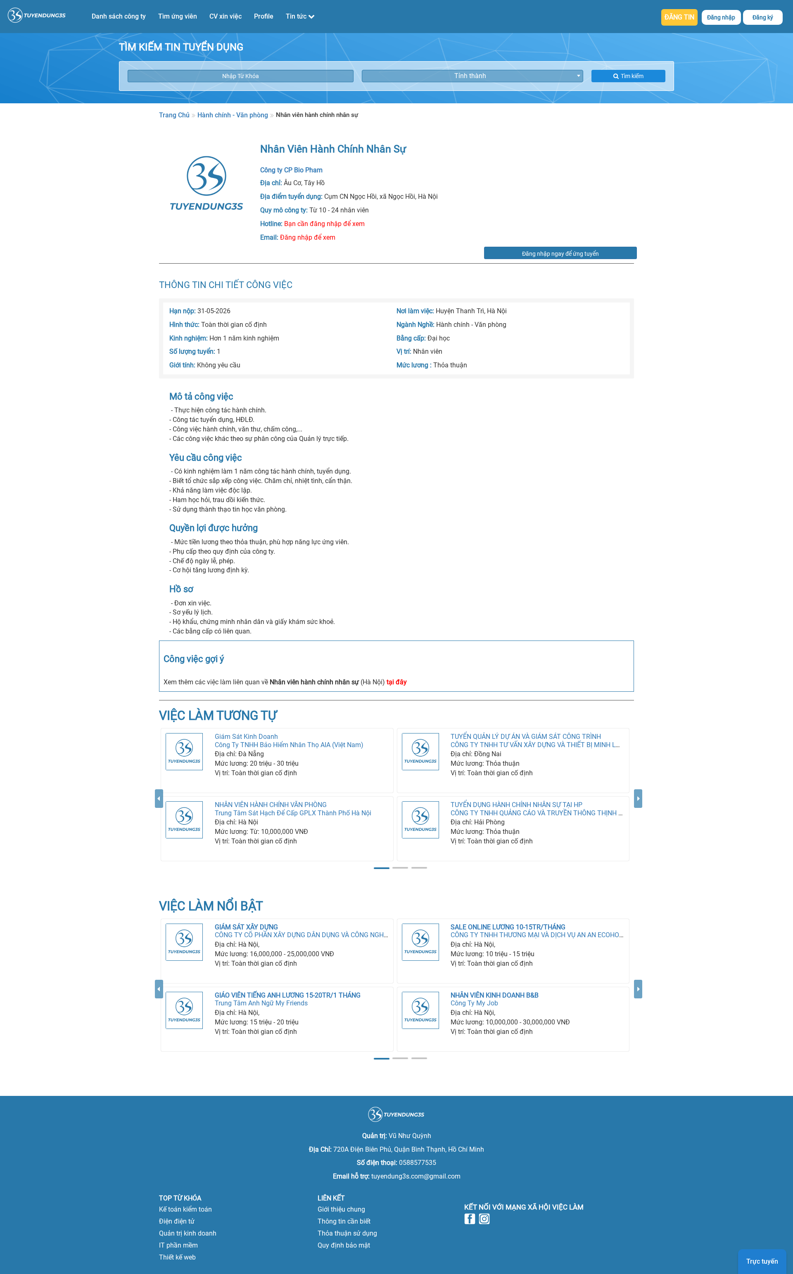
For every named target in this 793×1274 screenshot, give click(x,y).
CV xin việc (225, 16)
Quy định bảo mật (344, 1245)
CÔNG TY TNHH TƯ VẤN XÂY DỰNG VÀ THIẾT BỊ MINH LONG (540, 745)
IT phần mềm (178, 1245)
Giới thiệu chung (341, 1209)
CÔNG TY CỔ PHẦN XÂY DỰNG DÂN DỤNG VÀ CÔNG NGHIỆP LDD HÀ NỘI (322, 935)
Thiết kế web (177, 1257)
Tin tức (297, 16)
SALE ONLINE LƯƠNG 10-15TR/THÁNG (508, 927)
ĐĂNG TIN (679, 17)
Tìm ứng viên (177, 16)
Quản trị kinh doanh (187, 1233)
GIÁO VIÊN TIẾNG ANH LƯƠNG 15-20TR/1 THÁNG (288, 995)
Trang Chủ (174, 115)
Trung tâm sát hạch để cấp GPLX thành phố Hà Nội (293, 813)
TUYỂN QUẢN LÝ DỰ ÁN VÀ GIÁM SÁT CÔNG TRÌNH (526, 737)
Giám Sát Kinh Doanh (246, 737)
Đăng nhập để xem (307, 237)
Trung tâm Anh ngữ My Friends (261, 1003)
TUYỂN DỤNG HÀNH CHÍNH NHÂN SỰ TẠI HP (516, 805)
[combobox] (472, 76)
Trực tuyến (762, 1261)
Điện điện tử (177, 1221)
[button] (159, 830)
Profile (263, 16)
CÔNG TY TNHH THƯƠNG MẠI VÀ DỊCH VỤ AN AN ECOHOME (540, 935)
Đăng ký (763, 17)
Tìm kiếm (632, 76)
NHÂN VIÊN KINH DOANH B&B (495, 995)
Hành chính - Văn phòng (232, 115)
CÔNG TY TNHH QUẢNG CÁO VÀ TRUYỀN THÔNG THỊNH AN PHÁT (548, 813)
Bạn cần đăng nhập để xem (324, 224)
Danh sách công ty (119, 16)
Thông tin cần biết (344, 1221)
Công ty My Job (474, 1003)
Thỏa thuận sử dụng (347, 1233)
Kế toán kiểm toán (185, 1209)
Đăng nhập (721, 17)
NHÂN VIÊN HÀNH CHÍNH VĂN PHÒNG (271, 805)
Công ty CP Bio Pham (291, 170)
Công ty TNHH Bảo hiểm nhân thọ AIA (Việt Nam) (289, 745)
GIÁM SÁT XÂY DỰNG (246, 927)
